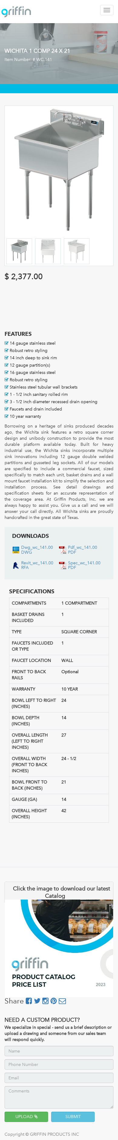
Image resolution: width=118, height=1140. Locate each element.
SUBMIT (73, 1116)
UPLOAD (24, 1116)
